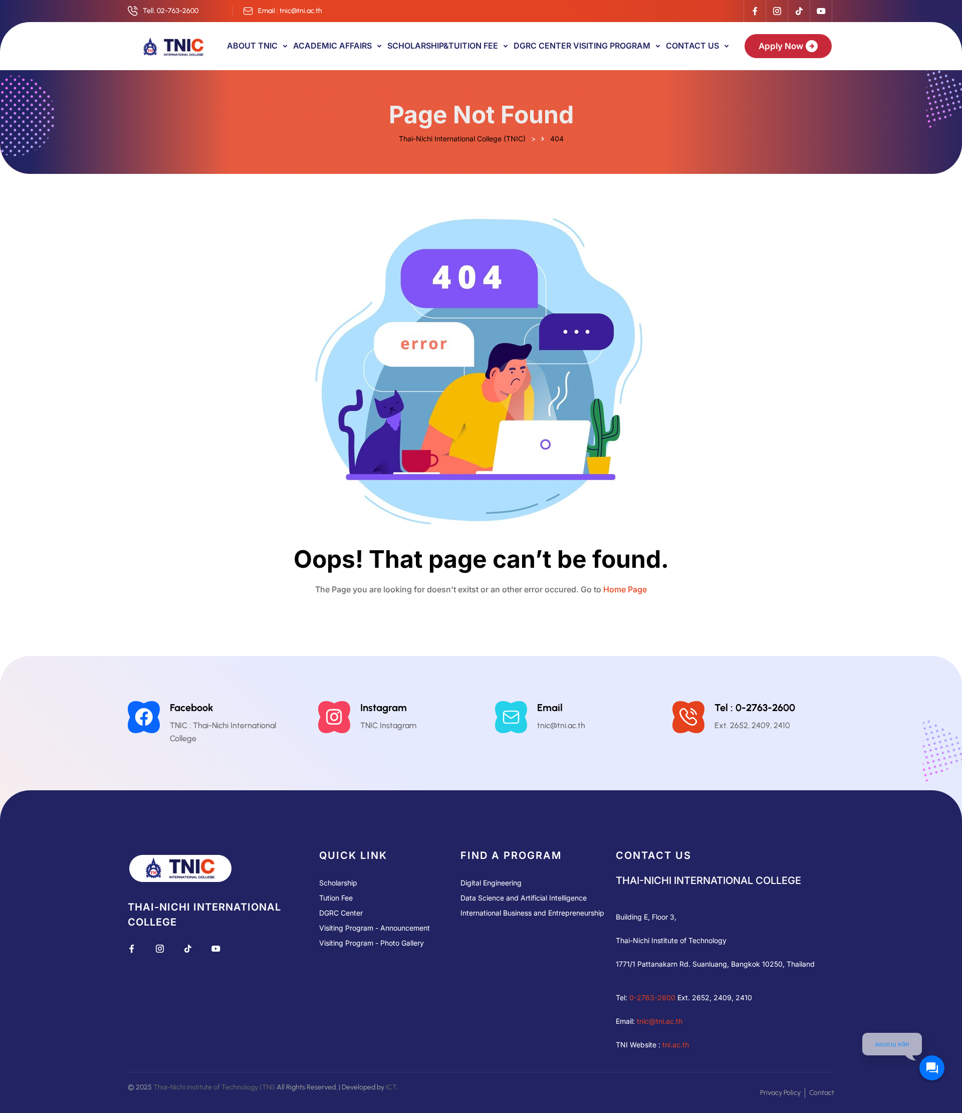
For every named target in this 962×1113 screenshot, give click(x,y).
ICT (391, 1087)
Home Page (625, 589)
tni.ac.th (675, 1044)
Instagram (383, 708)
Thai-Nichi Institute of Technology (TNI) (214, 1087)
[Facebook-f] (755, 11)
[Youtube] (821, 11)
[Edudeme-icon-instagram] (777, 11)
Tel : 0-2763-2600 (754, 708)
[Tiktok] (799, 11)
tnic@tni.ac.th (659, 1021)
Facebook (191, 708)
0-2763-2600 (652, 997)
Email (550, 708)
